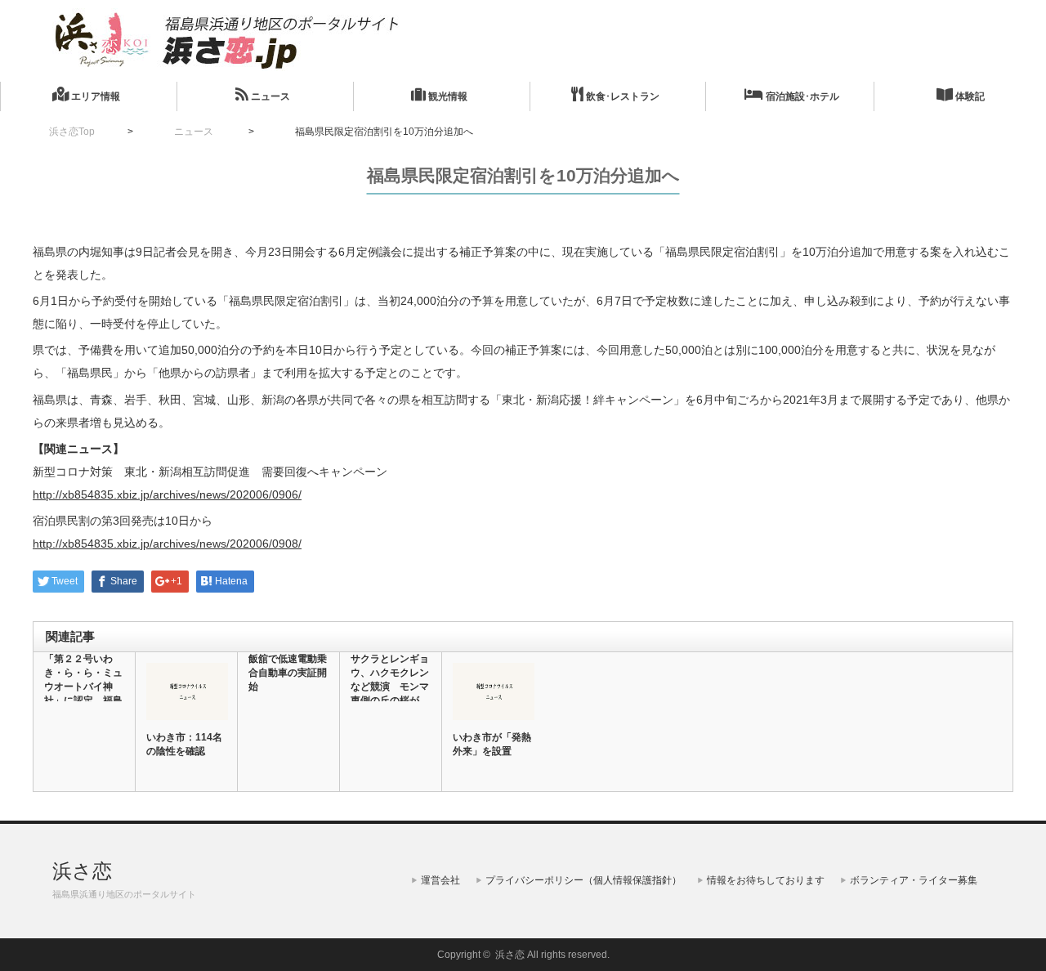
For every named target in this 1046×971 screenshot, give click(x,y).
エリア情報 (94, 96)
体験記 (969, 96)
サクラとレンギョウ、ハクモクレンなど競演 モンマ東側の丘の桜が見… (390, 686)
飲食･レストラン (621, 96)
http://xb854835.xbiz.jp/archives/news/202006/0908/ (167, 543)
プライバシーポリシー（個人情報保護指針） (583, 880)
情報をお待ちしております (766, 880)
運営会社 (440, 880)
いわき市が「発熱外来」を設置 (492, 744)
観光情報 (446, 96)
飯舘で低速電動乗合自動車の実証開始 (287, 672)
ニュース (269, 96)
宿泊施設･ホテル (801, 96)
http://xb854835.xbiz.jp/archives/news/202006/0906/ (167, 494)
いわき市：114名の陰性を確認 (184, 744)
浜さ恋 (82, 871)
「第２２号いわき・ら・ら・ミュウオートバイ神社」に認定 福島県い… (83, 686)
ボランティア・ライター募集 (913, 880)
